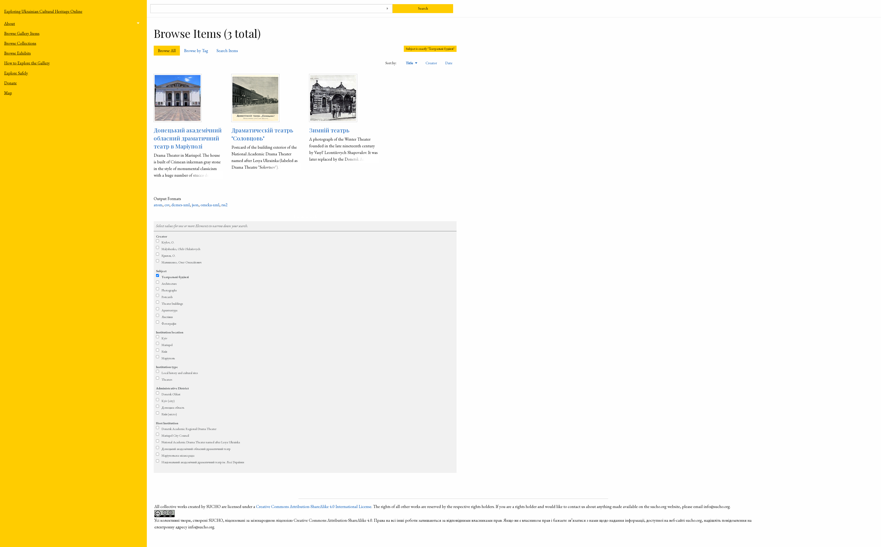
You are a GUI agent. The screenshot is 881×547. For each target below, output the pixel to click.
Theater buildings (172, 303)
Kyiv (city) (168, 401)
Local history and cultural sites (180, 373)
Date (448, 63)
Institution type (167, 367)
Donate (10, 83)
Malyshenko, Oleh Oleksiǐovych (181, 249)
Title (410, 63)
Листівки (167, 317)
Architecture (169, 284)
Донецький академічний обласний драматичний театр (196, 449)
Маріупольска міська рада (178, 455)
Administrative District (172, 388)
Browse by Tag (196, 50)
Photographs (169, 290)
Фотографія (169, 323)
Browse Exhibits (17, 53)
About (9, 23)
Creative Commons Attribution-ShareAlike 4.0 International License (313, 506)
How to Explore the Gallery (27, 63)
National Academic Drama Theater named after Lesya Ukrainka (201, 442)
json (195, 204)
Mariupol (167, 345)
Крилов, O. (169, 256)
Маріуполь (168, 358)
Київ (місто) (169, 414)
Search (423, 8)
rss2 (224, 204)
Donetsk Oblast (171, 394)
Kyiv (164, 338)
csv (166, 204)
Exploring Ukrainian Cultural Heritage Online (43, 11)
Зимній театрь (329, 130)
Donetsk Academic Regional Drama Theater (189, 429)
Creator (431, 63)
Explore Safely (16, 73)
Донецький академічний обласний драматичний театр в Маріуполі (188, 138)
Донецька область (173, 407)
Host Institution (167, 423)
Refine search (305, 216)
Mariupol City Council (175, 435)
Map (8, 92)
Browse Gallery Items (21, 33)
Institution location (169, 332)
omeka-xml (210, 204)
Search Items (227, 50)
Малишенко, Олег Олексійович (181, 262)
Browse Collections (20, 43)
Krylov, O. (168, 242)
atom (158, 204)
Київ (164, 351)
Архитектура (169, 310)
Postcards (167, 297)
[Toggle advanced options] (387, 8)
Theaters (167, 379)
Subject (161, 271)
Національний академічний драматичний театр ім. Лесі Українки (203, 462)
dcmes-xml (180, 204)
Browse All (167, 50)
